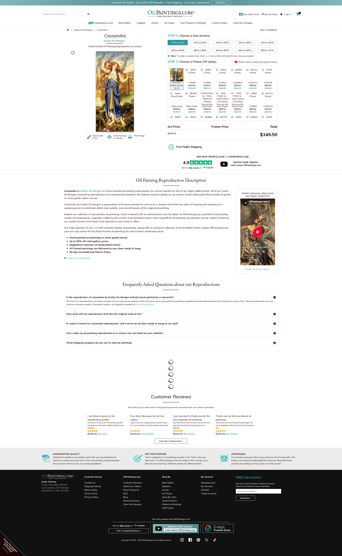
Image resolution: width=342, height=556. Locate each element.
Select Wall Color (97, 137)
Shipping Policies (92, 486)
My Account (207, 486)
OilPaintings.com (149, 540)
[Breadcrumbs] (68, 30)
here (207, 56)
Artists (154, 22)
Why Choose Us (131, 490)
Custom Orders (219, 22)
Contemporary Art (103, 22)
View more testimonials (170, 441)
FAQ (125, 493)
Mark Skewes (189, 434)
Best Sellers (125, 22)
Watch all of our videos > (257, 269)
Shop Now (220, 2)
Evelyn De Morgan (114, 40)
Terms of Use (90, 493)
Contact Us (89, 482)
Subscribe (244, 498)
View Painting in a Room (119, 137)
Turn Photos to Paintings (193, 22)
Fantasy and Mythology (78, 258)
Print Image (139, 136)
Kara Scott (102, 434)
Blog (125, 497)
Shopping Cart (208, 482)
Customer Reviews (132, 482)
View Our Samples (242, 22)
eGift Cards (167, 508)
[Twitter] (206, 540)
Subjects (141, 22)
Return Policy (90, 490)
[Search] (89, 14)
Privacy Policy (91, 497)
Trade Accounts (209, 493)
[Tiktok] (214, 540)
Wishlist (205, 490)
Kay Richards (232, 434)
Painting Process (131, 500)
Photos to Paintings (171, 504)
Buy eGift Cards (251, 14)
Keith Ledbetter (147, 434)
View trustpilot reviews (127, 530)
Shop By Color (169, 497)
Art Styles (169, 22)
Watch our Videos (132, 486)
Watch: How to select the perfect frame (257, 62)
